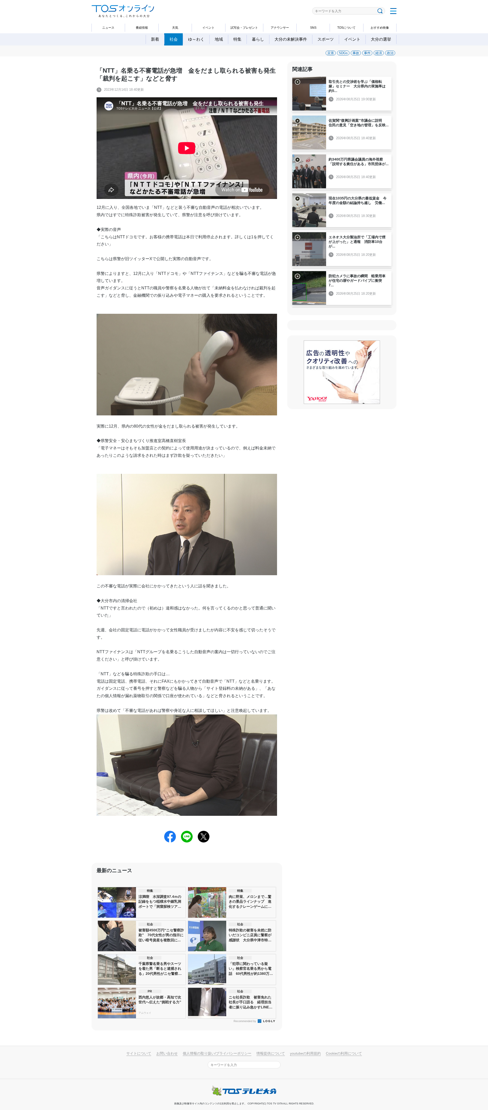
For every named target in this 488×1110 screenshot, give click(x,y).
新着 (155, 39)
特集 (237, 39)
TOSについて (346, 27)
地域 (219, 39)
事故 (356, 53)
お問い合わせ (167, 1053)
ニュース (108, 27)
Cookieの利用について (344, 1053)
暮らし (258, 39)
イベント (208, 27)
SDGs (343, 53)
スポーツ (325, 39)
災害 (330, 53)
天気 (175, 27)
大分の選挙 (381, 39)
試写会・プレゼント (244, 27)
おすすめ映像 (380, 27)
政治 (390, 53)
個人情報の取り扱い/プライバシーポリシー (217, 1053)
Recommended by (245, 1021)
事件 (367, 53)
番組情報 (142, 27)
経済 (378, 53)
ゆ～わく (196, 39)
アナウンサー (280, 27)
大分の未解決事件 (290, 39)
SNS (313, 27)
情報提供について (270, 1053)
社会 (174, 39)
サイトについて (138, 1053)
